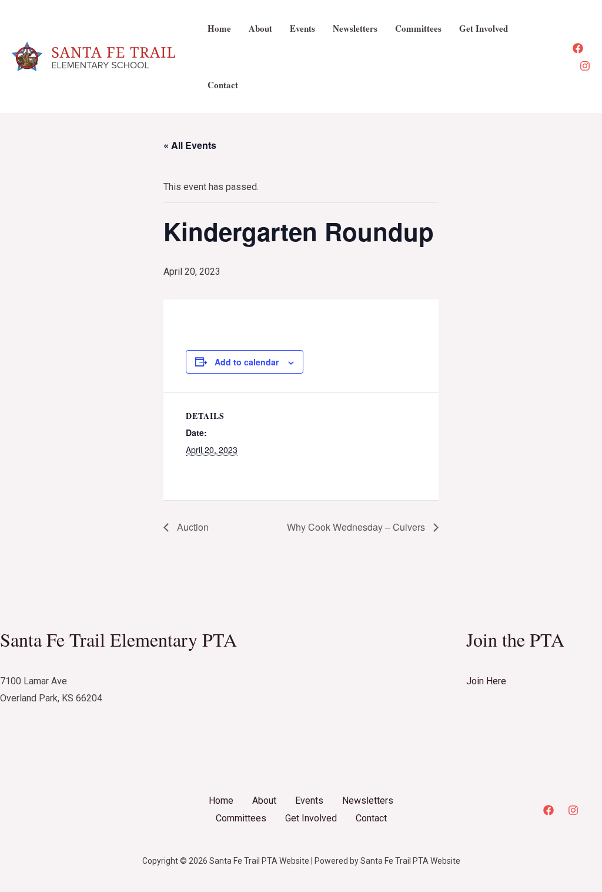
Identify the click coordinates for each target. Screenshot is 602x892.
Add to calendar (247, 362)
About (260, 28)
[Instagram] (585, 66)
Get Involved (483, 28)
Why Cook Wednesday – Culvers (357, 527)
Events (302, 28)
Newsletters (355, 28)
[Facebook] (578, 48)
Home (219, 28)
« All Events (189, 145)
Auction (192, 527)
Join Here (486, 681)
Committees (418, 28)
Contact (223, 84)
